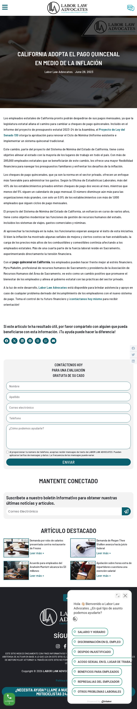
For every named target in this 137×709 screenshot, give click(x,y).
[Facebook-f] (65, 646)
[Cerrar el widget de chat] (125, 595)
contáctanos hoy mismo (86, 299)
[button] (7, 341)
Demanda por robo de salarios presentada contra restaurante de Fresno (47, 544)
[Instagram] (58, 646)
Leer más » (37, 553)
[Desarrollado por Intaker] (106, 701)
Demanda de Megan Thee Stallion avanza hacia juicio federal (112, 544)
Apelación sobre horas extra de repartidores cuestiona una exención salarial (114, 566)
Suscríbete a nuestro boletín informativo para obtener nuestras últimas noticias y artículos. (61, 500)
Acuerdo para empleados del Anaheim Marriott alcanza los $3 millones (48, 566)
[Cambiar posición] (118, 595)
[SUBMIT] (126, 511)
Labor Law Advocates (53, 287)
